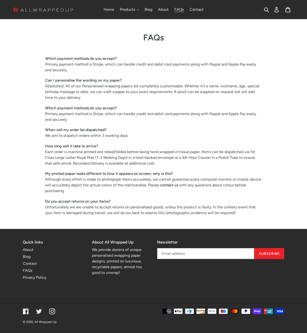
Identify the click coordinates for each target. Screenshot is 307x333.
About (28, 249)
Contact (30, 263)
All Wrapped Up (46, 322)
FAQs (27, 270)
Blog (26, 256)
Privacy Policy (34, 277)
